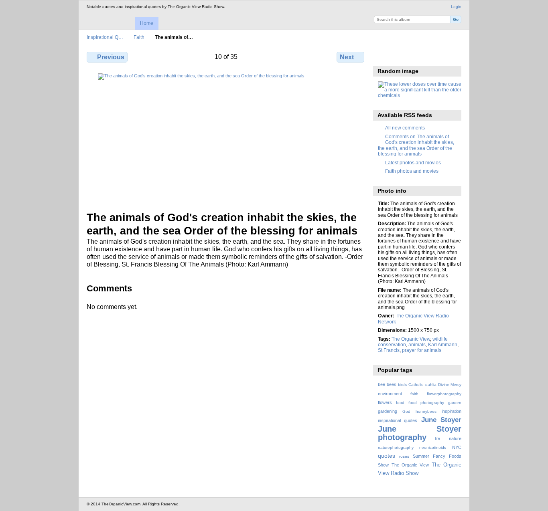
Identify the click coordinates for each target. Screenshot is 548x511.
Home (146, 23)
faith (414, 394)
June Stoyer (441, 420)
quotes (386, 455)
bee (381, 384)
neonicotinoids (432, 447)
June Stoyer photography (419, 433)
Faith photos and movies (411, 171)
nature (455, 438)
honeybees (426, 411)
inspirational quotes (397, 420)
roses (404, 456)
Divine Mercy (449, 384)
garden (454, 402)
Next (347, 57)
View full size (382, 56)
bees (391, 384)
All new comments (405, 127)
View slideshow (416, 56)
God (406, 411)
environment (390, 393)
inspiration (451, 411)
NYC (456, 447)
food (400, 402)
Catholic (415, 384)
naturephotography (396, 447)
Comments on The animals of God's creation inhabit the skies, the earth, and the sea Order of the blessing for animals (416, 145)
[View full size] (226, 137)
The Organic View (411, 338)
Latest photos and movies (413, 162)
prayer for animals (421, 350)
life (437, 438)
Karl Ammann (442, 344)
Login (456, 6)
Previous (110, 57)
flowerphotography (444, 394)
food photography (426, 402)
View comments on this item (399, 56)
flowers (385, 402)
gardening (387, 411)
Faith (139, 37)
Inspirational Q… (105, 37)
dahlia (430, 384)
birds (402, 384)
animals (417, 344)
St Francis (389, 350)
